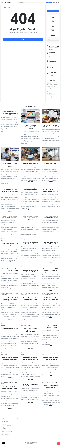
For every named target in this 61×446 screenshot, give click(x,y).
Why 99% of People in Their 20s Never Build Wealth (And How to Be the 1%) (50, 299)
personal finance (49, 95)
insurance (51, 89)
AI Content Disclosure (5, 421)
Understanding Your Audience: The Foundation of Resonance (30, 358)
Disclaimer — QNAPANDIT (6, 425)
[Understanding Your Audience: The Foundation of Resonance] (30, 353)
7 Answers (52, 62)
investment (56, 89)
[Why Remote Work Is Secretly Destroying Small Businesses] (10, 324)
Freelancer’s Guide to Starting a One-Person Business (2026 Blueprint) (30, 217)
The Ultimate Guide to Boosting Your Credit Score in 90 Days (30, 126)
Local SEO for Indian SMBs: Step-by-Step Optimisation (30, 384)
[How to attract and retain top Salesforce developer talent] (10, 353)
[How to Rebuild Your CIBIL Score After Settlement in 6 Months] (10, 153)
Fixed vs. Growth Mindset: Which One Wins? (51, 386)
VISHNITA (32, 443)
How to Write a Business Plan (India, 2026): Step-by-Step (50, 216)
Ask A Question (52, 10)
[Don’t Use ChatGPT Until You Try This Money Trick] (30, 153)
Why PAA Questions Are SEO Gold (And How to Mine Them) (51, 125)
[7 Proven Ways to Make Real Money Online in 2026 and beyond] (10, 293)
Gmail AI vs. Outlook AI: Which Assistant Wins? (30, 271)
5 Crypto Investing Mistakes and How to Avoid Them (50, 326)
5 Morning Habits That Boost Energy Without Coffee (50, 358)
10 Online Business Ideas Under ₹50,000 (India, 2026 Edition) (10, 269)
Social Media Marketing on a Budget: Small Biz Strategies (50, 190)
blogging (55, 84)
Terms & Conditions (5, 430)
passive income (53, 91)
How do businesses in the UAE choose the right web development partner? (54, 46)
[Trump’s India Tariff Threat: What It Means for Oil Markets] (10, 382)
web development (50, 98)
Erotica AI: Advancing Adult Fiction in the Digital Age (30, 188)
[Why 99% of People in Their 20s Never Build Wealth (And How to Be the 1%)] (51, 293)
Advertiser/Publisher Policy (6, 434)
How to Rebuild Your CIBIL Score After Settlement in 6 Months (10, 165)
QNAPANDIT (9, 2)
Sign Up (56, 2)
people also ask (49, 93)
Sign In (48, 2)
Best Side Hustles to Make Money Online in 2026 (51, 243)
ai (47, 82)
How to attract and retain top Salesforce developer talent (10, 358)
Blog (3, 427)
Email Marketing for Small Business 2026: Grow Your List (10, 216)
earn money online (50, 88)
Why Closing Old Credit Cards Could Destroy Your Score (10, 244)
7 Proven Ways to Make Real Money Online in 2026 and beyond (10, 299)
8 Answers (52, 49)
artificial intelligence (50, 84)
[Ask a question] (58, 443)
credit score (53, 86)
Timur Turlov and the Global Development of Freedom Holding (30, 299)
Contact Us (4, 428)
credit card (48, 86)
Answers (48, 41)
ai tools (50, 82)
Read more (50, 145)
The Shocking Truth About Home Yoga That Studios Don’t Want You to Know (30, 330)
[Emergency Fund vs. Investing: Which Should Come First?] (51, 153)
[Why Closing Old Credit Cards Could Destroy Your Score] (10, 239)
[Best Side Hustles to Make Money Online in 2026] (51, 238)
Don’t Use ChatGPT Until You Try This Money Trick (30, 164)
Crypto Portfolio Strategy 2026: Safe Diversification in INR (10, 113)
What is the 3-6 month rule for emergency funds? (53, 54)
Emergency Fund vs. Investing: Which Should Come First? (51, 164)
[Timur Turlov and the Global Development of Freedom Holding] (30, 293)
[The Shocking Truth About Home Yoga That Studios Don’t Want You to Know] (30, 324)
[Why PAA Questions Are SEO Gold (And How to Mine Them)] (51, 115)
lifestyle (48, 91)
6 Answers (52, 75)
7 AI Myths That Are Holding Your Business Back (30, 243)
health (48, 89)
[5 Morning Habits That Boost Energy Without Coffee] (51, 353)
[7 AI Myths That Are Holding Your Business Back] (30, 238)
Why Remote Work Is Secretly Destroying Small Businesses (10, 329)
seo (53, 95)
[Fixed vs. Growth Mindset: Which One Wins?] (50, 382)
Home (3, 418)
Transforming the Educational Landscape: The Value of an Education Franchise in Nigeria (10, 189)
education (55, 88)
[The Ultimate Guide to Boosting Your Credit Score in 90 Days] (30, 115)
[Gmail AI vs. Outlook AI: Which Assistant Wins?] (29, 266)
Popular (48, 39)
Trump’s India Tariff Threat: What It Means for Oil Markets (10, 387)
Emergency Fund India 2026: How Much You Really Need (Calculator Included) (50, 270)
